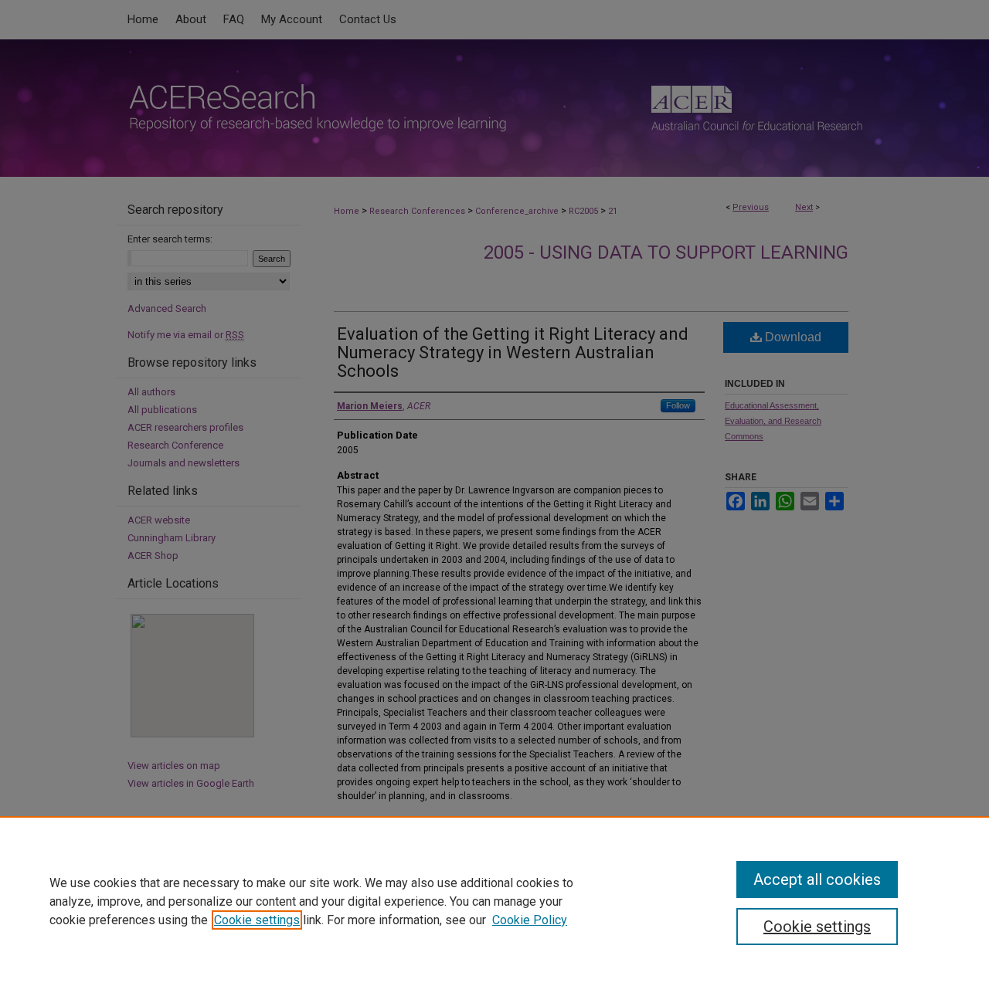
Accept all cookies (817, 879)
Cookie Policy (529, 920)
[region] (494, 901)
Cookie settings (257, 920)
